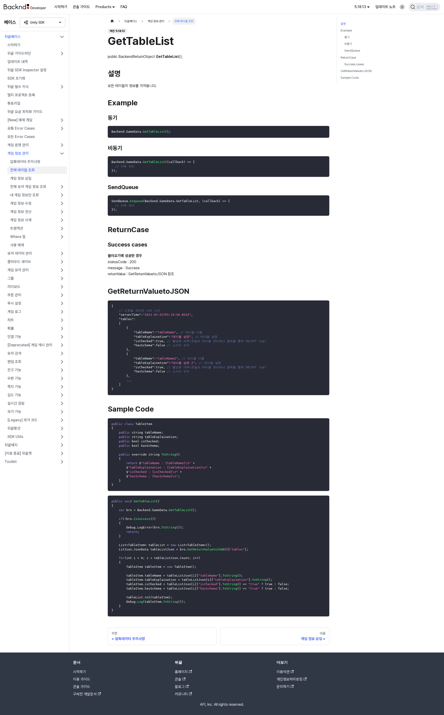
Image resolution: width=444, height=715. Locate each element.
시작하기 (60, 7)
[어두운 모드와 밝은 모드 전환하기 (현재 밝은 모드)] (402, 7)
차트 (10, 320)
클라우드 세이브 (19, 261)
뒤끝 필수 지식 (18, 86)
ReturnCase (348, 57)
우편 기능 (14, 378)
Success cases (354, 64)
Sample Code (350, 77)
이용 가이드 (81, 679)
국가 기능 (14, 411)
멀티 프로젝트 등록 (21, 95)
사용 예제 (17, 245)
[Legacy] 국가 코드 (22, 420)
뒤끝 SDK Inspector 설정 (26, 70)
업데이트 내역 (17, 61)
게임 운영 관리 (18, 145)
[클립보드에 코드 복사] (323, 131)
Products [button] (103, 7)
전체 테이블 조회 (22, 170)
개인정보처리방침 (289, 679)
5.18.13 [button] (360, 7)
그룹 (10, 278)
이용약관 (283, 672)
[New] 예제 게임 (19, 120)
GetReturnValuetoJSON (356, 71)
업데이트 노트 (385, 7)
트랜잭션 (16, 228)
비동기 (348, 44)
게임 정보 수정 (20, 203)
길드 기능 (14, 395)
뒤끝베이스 (13, 36)
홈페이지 (181, 672)
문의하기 (283, 686)
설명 (343, 23)
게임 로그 (14, 311)
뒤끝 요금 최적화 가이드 (25, 111)
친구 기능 (14, 370)
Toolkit (11, 461)
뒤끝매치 (11, 445)
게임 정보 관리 (18, 153)
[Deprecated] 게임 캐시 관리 (29, 345)
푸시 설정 (14, 303)
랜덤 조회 (14, 361)
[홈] (112, 21)
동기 (346, 37)
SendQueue (352, 50)
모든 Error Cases (21, 136)
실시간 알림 (16, 403)
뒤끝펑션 (13, 428)
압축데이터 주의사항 (25, 161)
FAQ (123, 7)
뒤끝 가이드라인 (19, 53)
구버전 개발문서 (85, 694)
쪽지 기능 (14, 386)
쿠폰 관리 (14, 295)
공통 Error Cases (21, 128)
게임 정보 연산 (20, 211)
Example (346, 30)
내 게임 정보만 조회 (24, 195)
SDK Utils (15, 436)
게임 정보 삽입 (20, 178)
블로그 (180, 686)
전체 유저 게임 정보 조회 (28, 186)
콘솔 (178, 679)
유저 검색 (14, 353)
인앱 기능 (14, 336)
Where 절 (17, 236)
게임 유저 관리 (18, 270)
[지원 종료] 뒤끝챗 (18, 453)
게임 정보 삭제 (20, 220)
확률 (10, 328)
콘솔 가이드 (81, 7)
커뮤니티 (181, 694)
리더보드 (13, 286)
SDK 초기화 (16, 78)
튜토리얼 (13, 103)
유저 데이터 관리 (19, 253)
